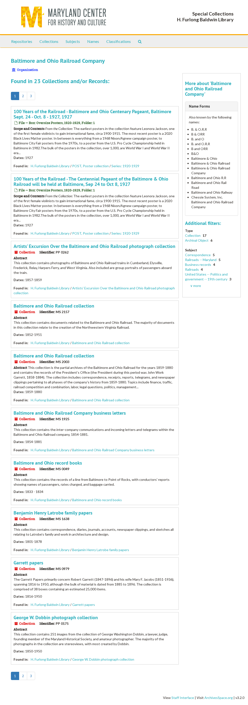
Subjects (73, 41)
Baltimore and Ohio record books (48, 463)
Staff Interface (182, 698)
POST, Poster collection (90, 166)
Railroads (192, 269)
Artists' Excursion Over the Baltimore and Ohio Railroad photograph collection (94, 246)
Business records (198, 264)
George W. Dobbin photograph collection (56, 617)
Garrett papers (28, 563)
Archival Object (197, 240)
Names (93, 41)
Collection (193, 235)
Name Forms (199, 106)
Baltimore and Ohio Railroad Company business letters (70, 413)
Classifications (118, 41)
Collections (48, 41)
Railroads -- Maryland (201, 260)
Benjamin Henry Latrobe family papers (53, 513)
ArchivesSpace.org (218, 698)
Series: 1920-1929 (125, 166)
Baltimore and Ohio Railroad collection (54, 306)
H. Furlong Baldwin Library (50, 166)
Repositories (21, 41)
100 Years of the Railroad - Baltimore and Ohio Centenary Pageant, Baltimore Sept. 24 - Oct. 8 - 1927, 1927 (92, 114)
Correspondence (198, 255)
